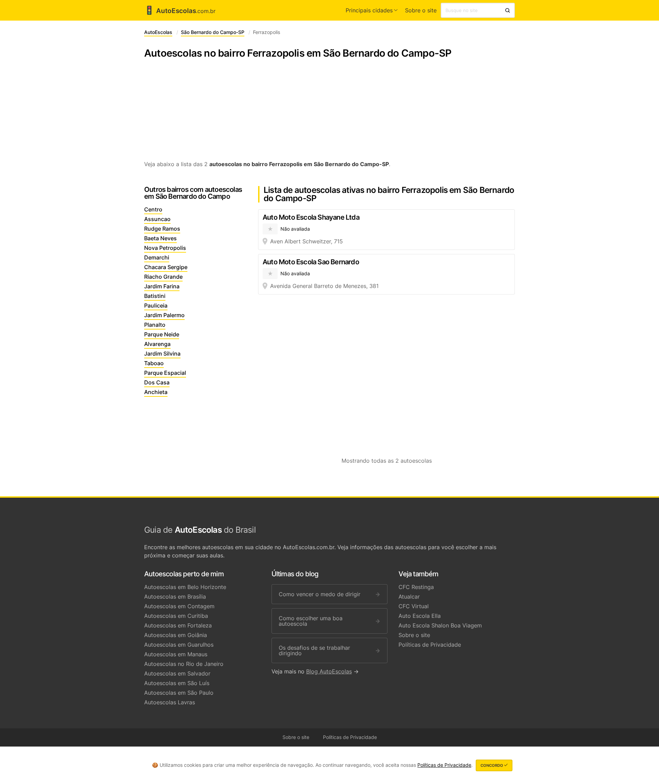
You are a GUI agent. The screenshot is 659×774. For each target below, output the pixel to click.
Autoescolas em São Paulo (178, 692)
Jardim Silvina (162, 353)
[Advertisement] (329, 113)
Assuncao (157, 219)
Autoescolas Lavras (169, 702)
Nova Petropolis (165, 247)
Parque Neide (161, 334)
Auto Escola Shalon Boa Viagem (440, 625)
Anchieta (155, 392)
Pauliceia (155, 305)
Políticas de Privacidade (429, 644)
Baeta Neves (160, 238)
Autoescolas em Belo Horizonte (185, 587)
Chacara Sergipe (165, 267)
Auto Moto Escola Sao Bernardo (311, 262)
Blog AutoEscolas (329, 671)
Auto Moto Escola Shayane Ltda (311, 217)
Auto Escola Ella (419, 615)
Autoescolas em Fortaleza (178, 625)
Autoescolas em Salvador (177, 673)
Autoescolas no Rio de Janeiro (183, 663)
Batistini (154, 295)
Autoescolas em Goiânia (175, 635)
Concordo (492, 765)
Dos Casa (157, 382)
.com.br (180, 11)
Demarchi (156, 257)
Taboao (154, 363)
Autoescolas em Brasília (175, 596)
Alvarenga (157, 343)
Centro (153, 209)
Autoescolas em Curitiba (176, 615)
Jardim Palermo (164, 315)
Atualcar (409, 596)
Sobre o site (421, 10)
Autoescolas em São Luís (176, 683)
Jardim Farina (162, 286)
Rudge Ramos (162, 228)
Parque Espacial (165, 372)
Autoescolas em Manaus (175, 654)
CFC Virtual (413, 606)
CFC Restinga (416, 587)
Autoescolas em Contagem (179, 606)
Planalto (154, 324)
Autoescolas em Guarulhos (178, 644)
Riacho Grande (163, 276)
